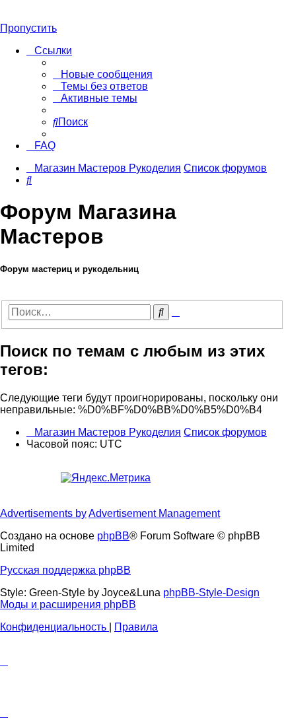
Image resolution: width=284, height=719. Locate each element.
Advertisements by (43, 513)
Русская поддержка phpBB (65, 570)
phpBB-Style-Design (211, 592)
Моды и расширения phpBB (68, 604)
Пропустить (28, 28)
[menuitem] (103, 74)
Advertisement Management (154, 513)
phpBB (113, 535)
